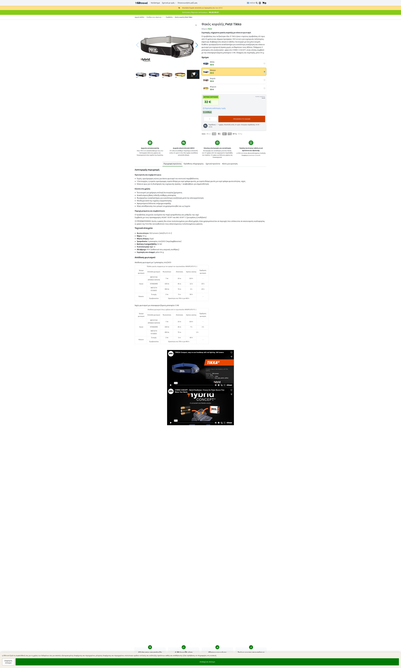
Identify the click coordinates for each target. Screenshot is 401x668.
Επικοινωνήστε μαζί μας (187, 3)
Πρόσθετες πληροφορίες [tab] (194, 164)
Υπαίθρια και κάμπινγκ (153, 17)
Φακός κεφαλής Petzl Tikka (183, 17)
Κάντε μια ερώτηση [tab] (230, 164)
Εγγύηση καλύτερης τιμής (215, 108)
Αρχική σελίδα (139, 17)
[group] (167, 45)
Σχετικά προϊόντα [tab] (213, 164)
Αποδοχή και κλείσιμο (207, 662)
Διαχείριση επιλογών (8, 662)
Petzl (210, 29)
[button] (196, 45)
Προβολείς (169, 17)
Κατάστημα (155, 3)
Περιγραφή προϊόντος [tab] (172, 164)
